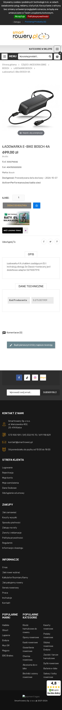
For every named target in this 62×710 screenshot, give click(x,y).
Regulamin (7, 543)
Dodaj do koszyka (17, 205)
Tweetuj (50, 243)
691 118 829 (45, 435)
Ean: (4, 167)
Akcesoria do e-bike (30, 667)
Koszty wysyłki (9, 517)
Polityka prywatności (38, 16)
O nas (5, 567)
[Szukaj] (50, 56)
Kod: (4, 162)
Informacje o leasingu (12, 548)
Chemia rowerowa (27, 658)
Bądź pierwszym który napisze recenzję (31, 345)
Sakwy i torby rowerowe (50, 675)
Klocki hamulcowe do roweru (30, 629)
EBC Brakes (7, 655)
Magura (5, 650)
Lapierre (6, 635)
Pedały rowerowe (48, 636)
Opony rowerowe (31, 637)
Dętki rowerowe (51, 663)
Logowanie (7, 467)
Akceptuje (20, 16)
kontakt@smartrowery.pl (20, 442)
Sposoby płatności (11, 522)
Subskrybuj (50, 392)
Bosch (12, 172)
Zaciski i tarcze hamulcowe (50, 657)
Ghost (5, 630)
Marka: (5, 172)
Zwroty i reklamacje (12, 533)
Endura (5, 640)
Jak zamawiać (9, 512)
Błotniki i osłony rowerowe (30, 675)
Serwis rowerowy (10, 587)
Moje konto (7, 478)
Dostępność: (8, 178)
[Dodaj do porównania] (36, 205)
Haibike (5, 625)
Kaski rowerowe (30, 642)
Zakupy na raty (9, 527)
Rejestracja (7, 472)
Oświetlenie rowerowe (28, 649)
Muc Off (5, 645)
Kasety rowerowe (48, 627)
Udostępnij (43, 243)
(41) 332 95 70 (30, 435)
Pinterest (57, 243)
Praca (5, 593)
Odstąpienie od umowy (13, 493)
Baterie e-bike (50, 668)
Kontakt (6, 603)
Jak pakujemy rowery (12, 582)
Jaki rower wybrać (11, 572)
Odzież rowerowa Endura (48, 646)
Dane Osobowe (9, 488)
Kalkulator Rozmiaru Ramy (15, 577)
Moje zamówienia (10, 483)
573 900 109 (14, 435)
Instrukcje (7, 598)
